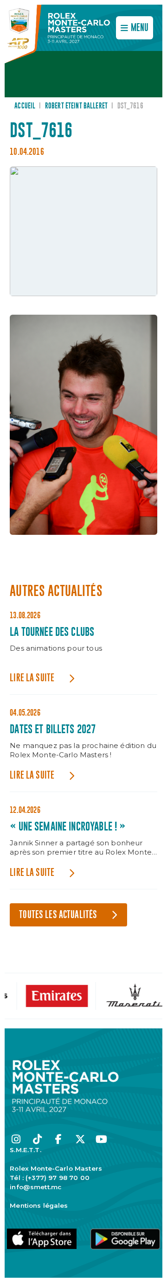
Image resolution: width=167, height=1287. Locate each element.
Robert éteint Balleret (76, 106)
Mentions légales (39, 1205)
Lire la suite (32, 678)
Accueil (24, 106)
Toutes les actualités (58, 915)
